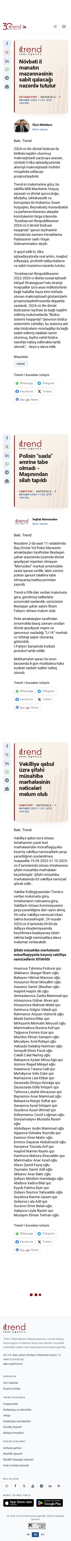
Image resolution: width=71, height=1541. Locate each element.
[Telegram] (41, 1485)
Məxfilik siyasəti (12, 1453)
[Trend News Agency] (14, 1328)
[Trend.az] (14, 26)
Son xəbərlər (10, 1382)
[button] (7, 43)
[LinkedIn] (50, 1485)
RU (42, 1534)
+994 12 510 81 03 (13, 1359)
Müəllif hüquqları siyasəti (18, 1459)
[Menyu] (64, 26)
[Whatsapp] (6, 1485)
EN (28, 1534)
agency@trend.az (12, 1363)
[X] (24, 1485)
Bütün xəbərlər (40, 129)
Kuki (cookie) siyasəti (16, 1465)
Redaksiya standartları (17, 1421)
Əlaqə (6, 1415)
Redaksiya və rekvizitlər (17, 1409)
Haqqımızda (10, 1403)
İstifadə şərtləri (12, 1448)
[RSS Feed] (58, 1485)
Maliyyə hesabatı (13, 1432)
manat (21, 363)
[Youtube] (32, 1485)
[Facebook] (15, 1485)
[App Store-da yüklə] (18, 1503)
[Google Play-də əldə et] (49, 1503)
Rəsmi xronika (11, 1388)
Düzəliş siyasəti (12, 1426)
